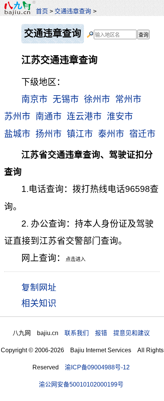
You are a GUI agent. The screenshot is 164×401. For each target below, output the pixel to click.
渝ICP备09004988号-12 (97, 367)
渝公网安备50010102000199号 (81, 384)
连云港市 (84, 116)
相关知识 (38, 303)
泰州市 (111, 134)
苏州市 (17, 116)
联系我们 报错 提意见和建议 (107, 333)
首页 (42, 11)
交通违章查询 (73, 11)
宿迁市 (142, 134)
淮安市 (120, 116)
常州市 (128, 99)
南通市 (48, 116)
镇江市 (80, 134)
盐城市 (17, 134)
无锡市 (66, 99)
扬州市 (48, 134)
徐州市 (97, 99)
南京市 (34, 99)
